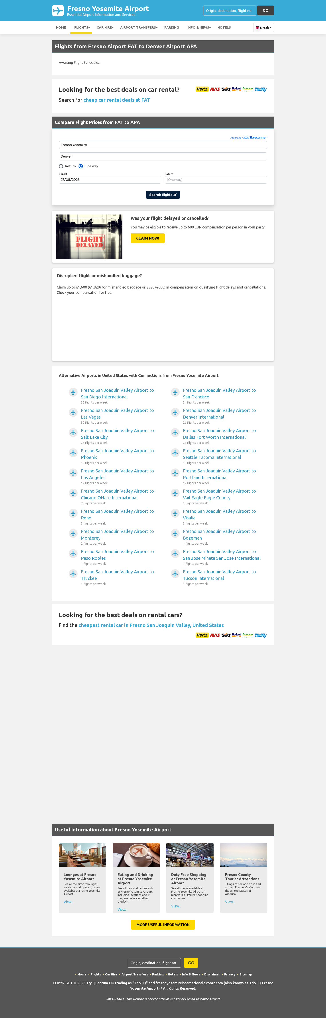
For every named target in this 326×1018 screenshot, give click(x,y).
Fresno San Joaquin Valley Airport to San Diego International (117, 396)
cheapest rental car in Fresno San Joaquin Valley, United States (151, 625)
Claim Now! (147, 238)
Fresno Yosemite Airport (108, 10)
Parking (171, 27)
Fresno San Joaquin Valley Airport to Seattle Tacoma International (219, 456)
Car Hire (104, 27)
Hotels (224, 27)
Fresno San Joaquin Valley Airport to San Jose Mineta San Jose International (222, 557)
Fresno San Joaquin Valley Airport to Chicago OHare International (117, 496)
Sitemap (246, 974)
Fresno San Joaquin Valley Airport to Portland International (219, 476)
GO (265, 10)
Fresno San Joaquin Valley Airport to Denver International (219, 416)
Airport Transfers (138, 27)
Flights (81, 27)
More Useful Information (163, 924)
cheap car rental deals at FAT (116, 100)
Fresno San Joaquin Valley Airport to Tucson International (219, 577)
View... (68, 902)
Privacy (229, 974)
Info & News (198, 27)
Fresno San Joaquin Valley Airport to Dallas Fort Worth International (219, 436)
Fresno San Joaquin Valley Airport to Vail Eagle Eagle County (219, 496)
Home (61, 27)
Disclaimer (212, 974)
